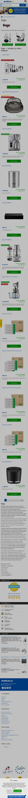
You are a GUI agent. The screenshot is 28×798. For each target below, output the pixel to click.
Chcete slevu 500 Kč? (16, 797)
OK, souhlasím (17, 790)
